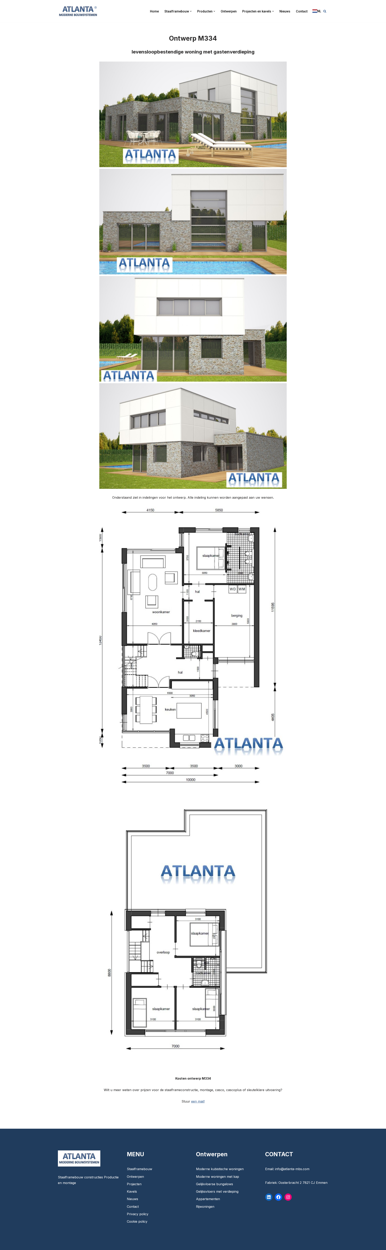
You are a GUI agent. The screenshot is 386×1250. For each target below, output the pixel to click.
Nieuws (284, 11)
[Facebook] (278, 1197)
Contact (302, 11)
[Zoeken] (324, 11)
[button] (191, 11)
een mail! (198, 1101)
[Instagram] (288, 1197)
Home (154, 11)
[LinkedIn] (268, 1197)
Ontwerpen (229, 11)
